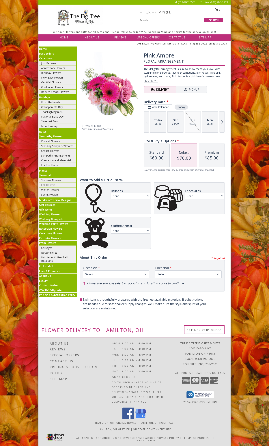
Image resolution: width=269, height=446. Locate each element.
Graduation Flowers (52, 87)
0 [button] (219, 9)
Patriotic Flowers (50, 238)
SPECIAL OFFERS (148, 37)
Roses (42, 131)
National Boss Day (52, 116)
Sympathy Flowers (51, 136)
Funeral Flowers (50, 141)
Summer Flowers (51, 180)
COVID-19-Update (50, 290)
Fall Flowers (48, 185)
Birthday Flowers (51, 73)
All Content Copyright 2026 (97, 438)
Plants (43, 170)
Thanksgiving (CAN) (52, 112)
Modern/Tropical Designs (55, 200)
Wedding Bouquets (51, 219)
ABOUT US (92, 37)
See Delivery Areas (204, 330)
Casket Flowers (50, 151)
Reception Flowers (50, 228)
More (149, 80)
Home (43, 49)
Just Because (49, 63)
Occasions (45, 58)
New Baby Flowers (52, 77)
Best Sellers (46, 53)
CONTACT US (177, 37)
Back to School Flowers (55, 92)
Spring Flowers (50, 194)
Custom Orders (49, 285)
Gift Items (45, 209)
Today (181, 107)
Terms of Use (145, 440)
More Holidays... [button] (50, 126)
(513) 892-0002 (187, 2)
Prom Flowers (47, 243)
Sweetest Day (49, 121)
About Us (45, 276)
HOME (64, 37)
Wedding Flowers (50, 214)
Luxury (43, 280)
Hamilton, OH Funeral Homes (116, 422)
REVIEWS (120, 37)
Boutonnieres (49, 252)
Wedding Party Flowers (53, 224)
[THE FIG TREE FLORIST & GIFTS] (79, 16)
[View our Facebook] (128, 418)
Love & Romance (49, 271)
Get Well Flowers (51, 82)
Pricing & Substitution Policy (57, 295)
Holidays (44, 97)
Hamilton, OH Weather (114, 429)
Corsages (46, 248)
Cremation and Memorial (56, 160)
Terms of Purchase (197, 438)
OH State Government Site (152, 429)
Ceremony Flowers (50, 233)
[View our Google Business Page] (141, 418)
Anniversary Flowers (53, 68)
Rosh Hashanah (50, 102)
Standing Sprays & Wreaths (57, 146)
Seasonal (45, 175)
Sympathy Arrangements (55, 155)
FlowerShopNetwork (136, 438)
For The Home (50, 165)
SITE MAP (205, 37)
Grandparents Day (52, 107)
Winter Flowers (50, 190)
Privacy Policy (168, 438)
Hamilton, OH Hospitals (157, 422)
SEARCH (214, 20)
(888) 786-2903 (219, 2)
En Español (46, 266)
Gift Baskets (47, 205)
